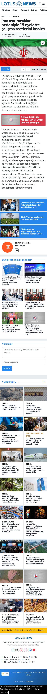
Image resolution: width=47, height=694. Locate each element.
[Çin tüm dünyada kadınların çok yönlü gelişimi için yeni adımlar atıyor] (35, 484)
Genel (15, 10)
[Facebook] (13, 650)
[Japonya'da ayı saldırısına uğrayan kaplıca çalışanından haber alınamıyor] (11, 484)
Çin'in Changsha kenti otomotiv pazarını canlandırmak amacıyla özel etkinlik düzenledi (11, 528)
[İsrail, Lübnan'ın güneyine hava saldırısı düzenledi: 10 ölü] (11, 394)
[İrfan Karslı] (7, 247)
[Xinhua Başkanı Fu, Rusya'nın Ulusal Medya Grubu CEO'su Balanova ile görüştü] (35, 295)
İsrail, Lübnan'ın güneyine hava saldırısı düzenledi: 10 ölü (11, 407)
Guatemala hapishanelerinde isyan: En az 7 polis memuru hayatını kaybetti (34, 409)
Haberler (5, 17)
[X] (17, 650)
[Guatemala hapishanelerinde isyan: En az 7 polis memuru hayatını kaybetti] (35, 394)
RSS (6, 674)
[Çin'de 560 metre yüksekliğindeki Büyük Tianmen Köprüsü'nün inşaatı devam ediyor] (35, 546)
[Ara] (40, 4)
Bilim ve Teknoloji (11, 662)
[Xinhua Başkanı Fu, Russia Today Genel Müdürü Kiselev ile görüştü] (12, 295)
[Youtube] (34, 650)
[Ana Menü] (43, 4)
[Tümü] (44, 382)
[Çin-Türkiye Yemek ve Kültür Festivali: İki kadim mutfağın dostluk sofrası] (35, 424)
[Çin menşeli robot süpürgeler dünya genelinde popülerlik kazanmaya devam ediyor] (11, 454)
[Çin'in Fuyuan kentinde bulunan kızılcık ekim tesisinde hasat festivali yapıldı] (11, 576)
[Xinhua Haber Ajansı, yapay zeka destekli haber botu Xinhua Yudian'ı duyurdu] (35, 269)
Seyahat (30, 615)
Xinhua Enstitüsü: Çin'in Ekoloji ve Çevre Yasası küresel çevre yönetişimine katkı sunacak (12, 281)
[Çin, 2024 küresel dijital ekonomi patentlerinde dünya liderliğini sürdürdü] (11, 605)
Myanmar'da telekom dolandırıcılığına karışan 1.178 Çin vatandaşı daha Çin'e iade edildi (11, 439)
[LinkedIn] (30, 650)
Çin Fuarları (8, 522)
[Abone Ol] (39, 69)
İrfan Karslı (20, 245)
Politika (43, 10)
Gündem (6, 10)
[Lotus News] (18, 3)
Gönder (7, 368)
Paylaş (6, 69)
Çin (33, 662)
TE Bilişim (29, 681)
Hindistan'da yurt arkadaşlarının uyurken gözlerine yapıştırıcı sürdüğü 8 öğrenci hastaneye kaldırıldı (35, 591)
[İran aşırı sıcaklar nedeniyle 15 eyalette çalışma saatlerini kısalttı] (23, 52)
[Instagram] (25, 650)
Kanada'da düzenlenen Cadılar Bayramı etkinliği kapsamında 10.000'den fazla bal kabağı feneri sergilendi (34, 530)
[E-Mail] (17, 250)
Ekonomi (25, 10)
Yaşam (5, 585)
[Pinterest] (21, 650)
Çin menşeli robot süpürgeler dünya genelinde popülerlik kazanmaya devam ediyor (10, 470)
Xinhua (16, 17)
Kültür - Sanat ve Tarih (12, 659)
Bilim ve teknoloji (10, 615)
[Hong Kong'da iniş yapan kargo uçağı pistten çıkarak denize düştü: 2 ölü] (35, 454)
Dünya (34, 10)
